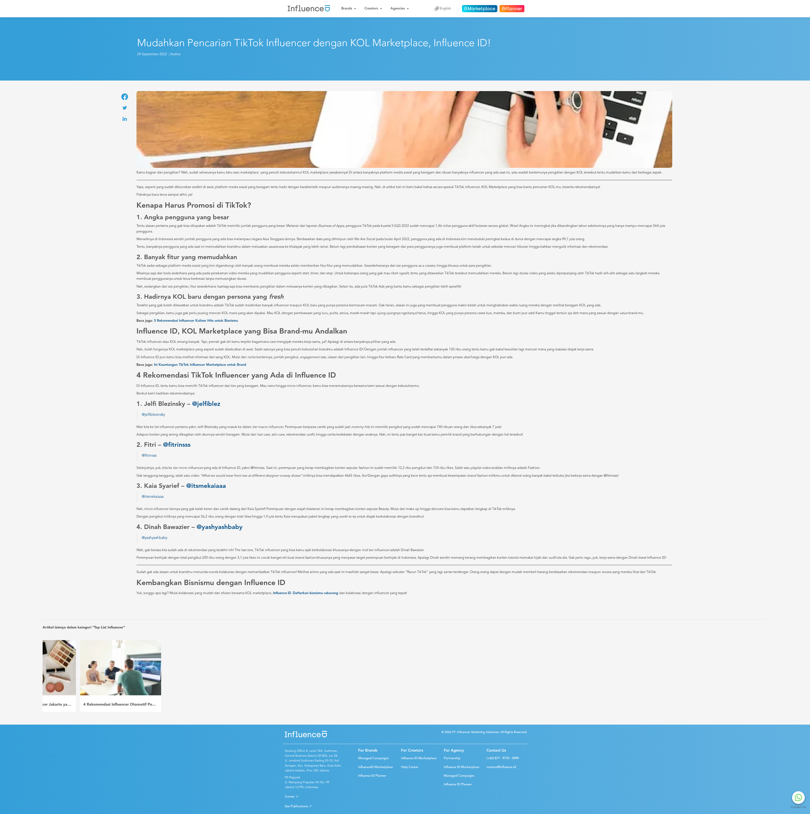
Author (175, 54)
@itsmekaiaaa (206, 486)
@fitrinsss (176, 445)
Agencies (397, 8)
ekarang (331, 593)
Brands (346, 8)
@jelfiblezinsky (153, 415)
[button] (291, 796)
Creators (371, 8)
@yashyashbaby (220, 527)
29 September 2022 (152, 54)
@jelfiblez (206, 404)
